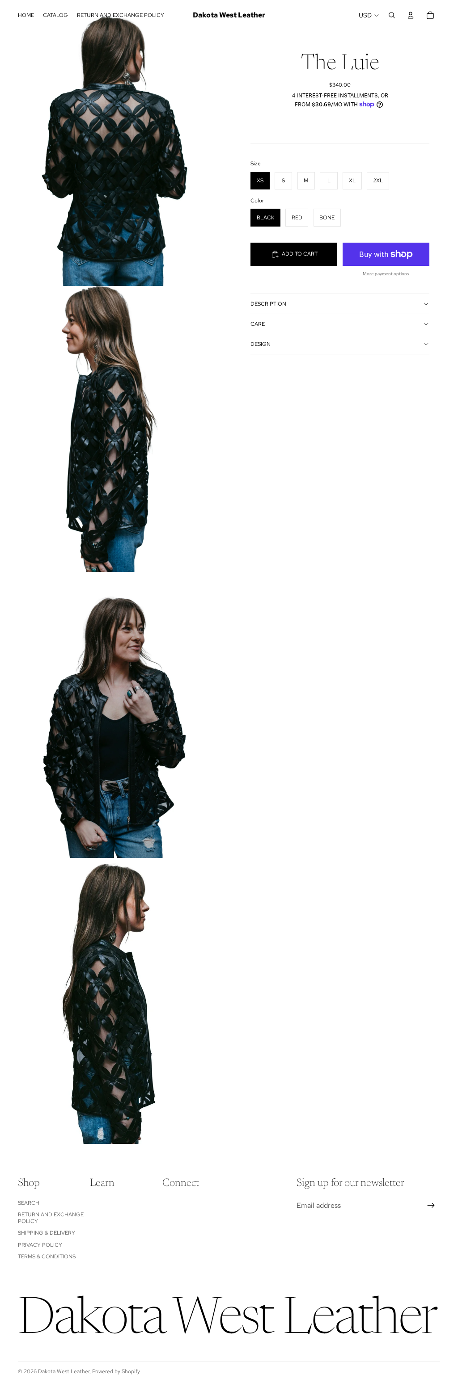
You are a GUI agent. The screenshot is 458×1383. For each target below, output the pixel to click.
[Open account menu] (410, 15)
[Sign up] (431, 1206)
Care (257, 324)
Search (28, 1202)
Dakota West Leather (63, 1371)
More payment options (386, 274)
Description (268, 303)
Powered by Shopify (116, 1371)
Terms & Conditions (47, 1256)
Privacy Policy (40, 1244)
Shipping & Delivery (46, 1232)
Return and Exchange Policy (51, 1217)
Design (260, 344)
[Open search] (392, 15)
